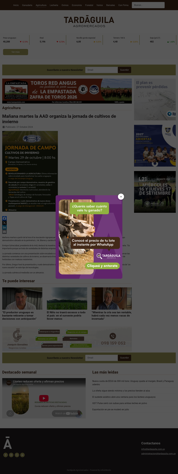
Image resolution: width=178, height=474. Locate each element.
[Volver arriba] (173, 469)
